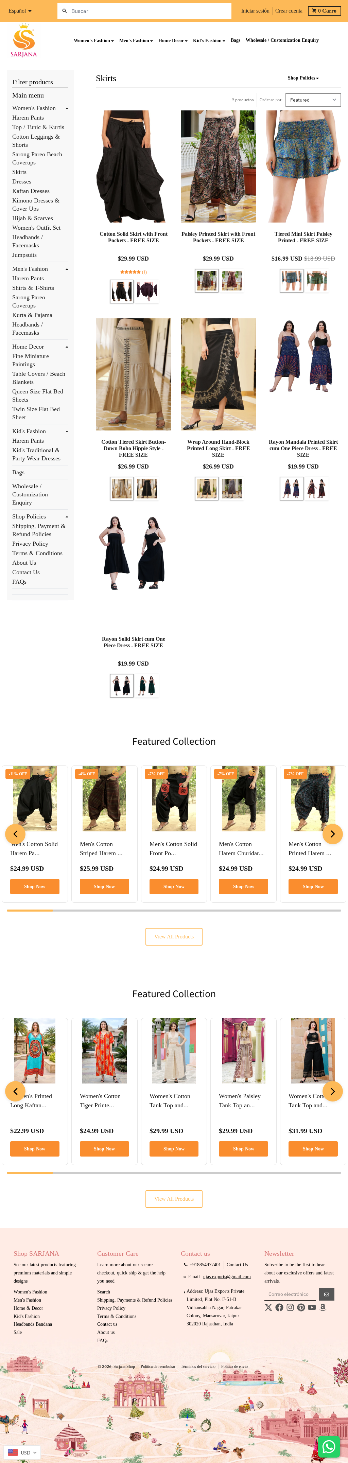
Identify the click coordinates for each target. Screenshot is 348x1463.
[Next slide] (333, 834)
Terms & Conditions (37, 553)
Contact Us (26, 572)
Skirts (19, 172)
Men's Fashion (30, 268)
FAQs (19, 581)
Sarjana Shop (124, 1366)
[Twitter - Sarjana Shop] (268, 1307)
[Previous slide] (15, 834)
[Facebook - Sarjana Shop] (279, 1307)
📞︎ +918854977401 (202, 1264)
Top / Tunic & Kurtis (38, 127)
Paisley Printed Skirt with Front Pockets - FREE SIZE (218, 237)
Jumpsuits (24, 254)
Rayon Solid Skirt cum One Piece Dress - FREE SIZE (133, 642)
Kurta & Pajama (32, 315)
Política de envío (234, 1366)
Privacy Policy (30, 543)
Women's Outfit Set (36, 227)
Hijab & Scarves (32, 218)
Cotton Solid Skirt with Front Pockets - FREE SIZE (134, 237)
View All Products (174, 936)
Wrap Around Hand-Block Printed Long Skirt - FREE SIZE (218, 448)
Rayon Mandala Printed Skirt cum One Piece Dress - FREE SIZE (303, 448)
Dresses (21, 181)
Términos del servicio (198, 1366)
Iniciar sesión (255, 11)
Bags (18, 472)
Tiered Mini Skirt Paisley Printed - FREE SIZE (303, 237)
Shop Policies (29, 516)
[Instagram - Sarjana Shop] (290, 1307)
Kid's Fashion (29, 431)
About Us (24, 562)
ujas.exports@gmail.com (227, 1276)
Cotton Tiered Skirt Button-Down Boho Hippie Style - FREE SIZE (133, 448)
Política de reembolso (158, 1366)
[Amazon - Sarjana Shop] (323, 1307)
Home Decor (28, 346)
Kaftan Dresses (31, 191)
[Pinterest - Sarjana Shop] (301, 1307)
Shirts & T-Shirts (33, 287)
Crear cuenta (288, 11)
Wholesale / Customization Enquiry (30, 494)
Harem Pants (28, 117)
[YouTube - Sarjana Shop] (312, 1307)
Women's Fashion (34, 108)
